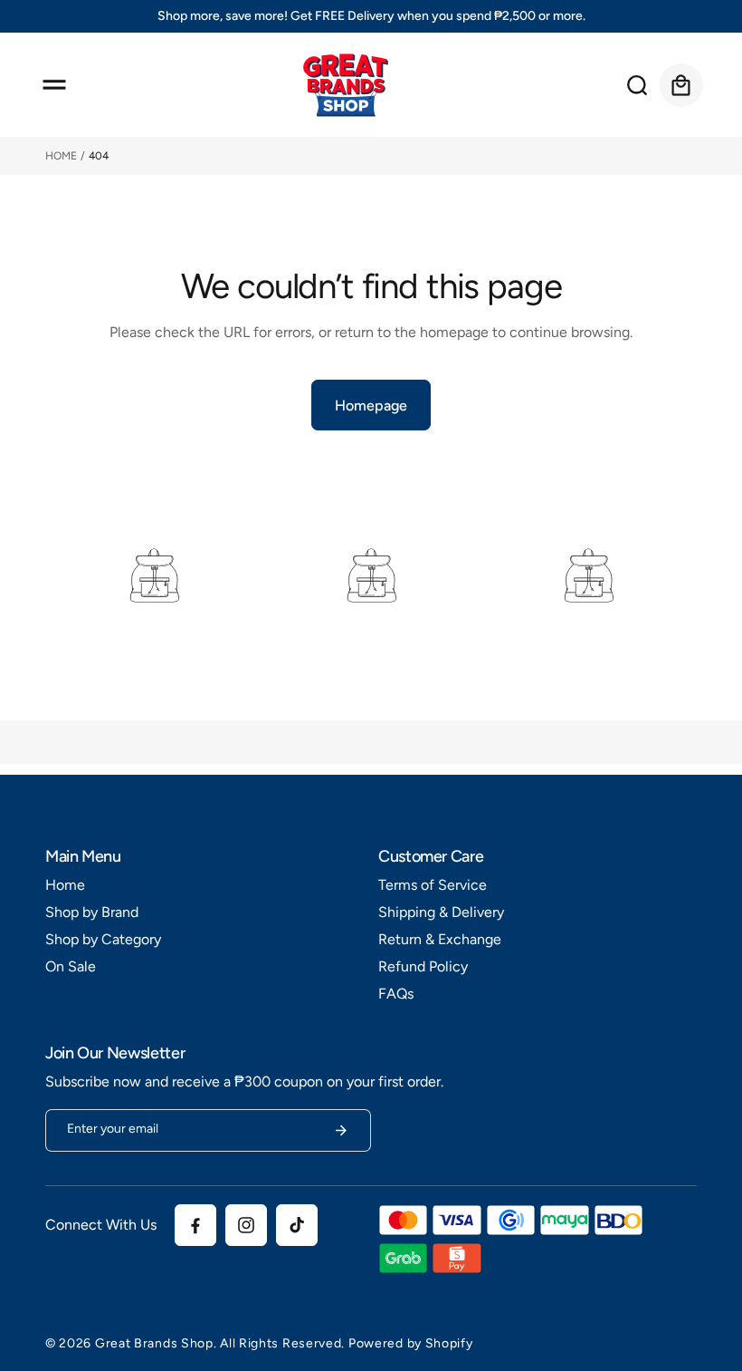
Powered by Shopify (410, 1343)
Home (61, 156)
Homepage (371, 405)
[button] (54, 85)
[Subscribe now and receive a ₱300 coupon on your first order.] (341, 1130)
